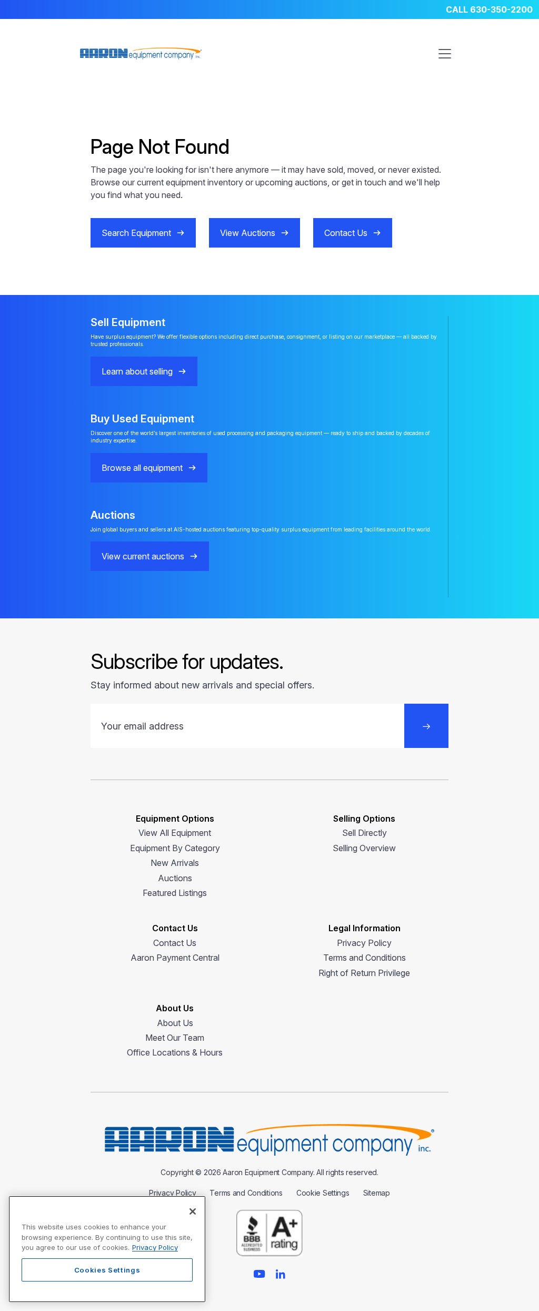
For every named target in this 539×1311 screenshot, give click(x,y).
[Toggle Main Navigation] (445, 54)
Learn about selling (137, 371)
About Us (175, 1023)
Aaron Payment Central (175, 957)
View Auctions (247, 233)
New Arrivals (175, 862)
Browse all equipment (142, 467)
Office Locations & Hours (175, 1052)
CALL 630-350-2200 (489, 9)
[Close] (192, 1211)
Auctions (175, 878)
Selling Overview (364, 848)
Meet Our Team (174, 1037)
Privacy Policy (364, 943)
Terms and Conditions (364, 957)
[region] (107, 1249)
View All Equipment (174, 832)
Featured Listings (175, 893)
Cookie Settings (323, 1192)
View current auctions (143, 556)
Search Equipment (136, 233)
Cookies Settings (107, 1270)
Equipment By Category (175, 848)
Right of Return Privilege (364, 973)
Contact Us (345, 233)
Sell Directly (364, 832)
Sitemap (376, 1192)
